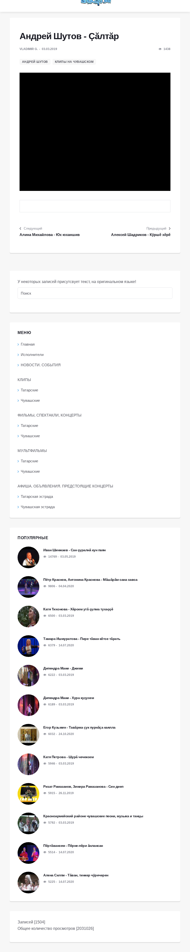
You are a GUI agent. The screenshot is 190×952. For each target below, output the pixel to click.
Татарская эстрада (37, 496)
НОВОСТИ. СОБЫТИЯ (41, 365)
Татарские (29, 390)
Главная (28, 344)
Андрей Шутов (35, 62)
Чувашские (30, 400)
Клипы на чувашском (74, 62)
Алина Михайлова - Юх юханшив (50, 235)
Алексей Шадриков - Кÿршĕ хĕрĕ (140, 235)
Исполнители (32, 354)
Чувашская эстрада (38, 507)
